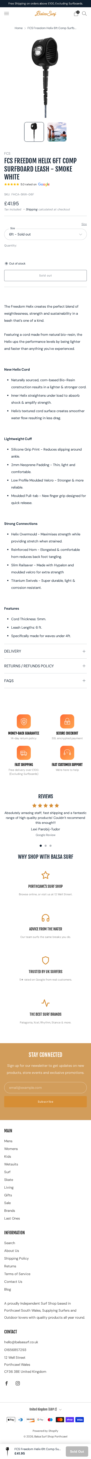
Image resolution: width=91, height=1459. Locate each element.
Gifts (8, 1195)
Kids (7, 1156)
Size (84, 224)
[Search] (84, 13)
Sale (7, 1203)
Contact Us (13, 1281)
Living (9, 1187)
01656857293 (15, 1349)
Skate (8, 1179)
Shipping (32, 209)
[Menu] (6, 13)
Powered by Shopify (45, 1431)
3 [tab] (50, 846)
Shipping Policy (16, 1258)
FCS (7, 153)
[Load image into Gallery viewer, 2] (57, 132)
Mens (8, 1141)
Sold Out (77, 1451)
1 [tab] (41, 846)
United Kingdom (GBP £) (43, 1409)
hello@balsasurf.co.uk (21, 1342)
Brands (9, 1210)
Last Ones (12, 1218)
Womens (11, 1148)
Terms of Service (17, 1274)
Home (19, 28)
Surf (7, 1172)
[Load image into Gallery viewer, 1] (34, 132)
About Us (11, 1250)
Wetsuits (11, 1164)
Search (9, 1243)
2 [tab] (46, 846)
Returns (10, 1266)
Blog (7, 1289)
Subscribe (45, 1102)
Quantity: (10, 245)
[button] (45, 359)
